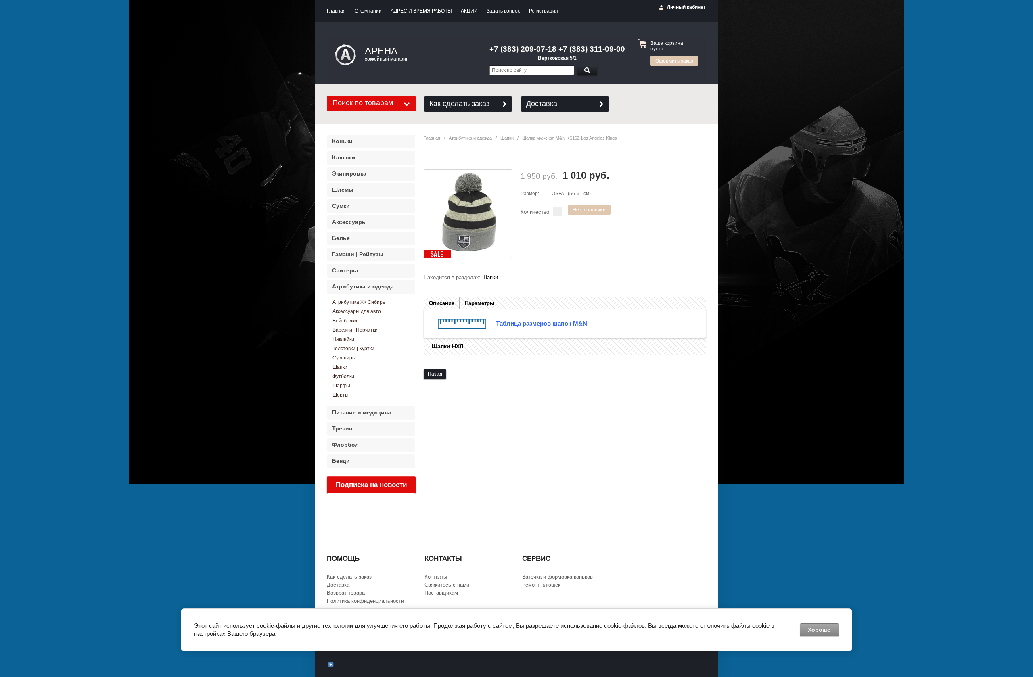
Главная (336, 11)
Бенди (341, 461)
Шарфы (341, 386)
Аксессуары (349, 222)
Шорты (340, 395)
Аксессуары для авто (356, 311)
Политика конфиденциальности (365, 601)
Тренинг (343, 428)
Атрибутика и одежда (470, 138)
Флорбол (345, 444)
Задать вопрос (503, 11)
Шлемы (342, 189)
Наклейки (343, 339)
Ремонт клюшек (541, 585)
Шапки (507, 138)
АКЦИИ (469, 11)
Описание (441, 303)
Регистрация (543, 11)
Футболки (343, 376)
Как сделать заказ (459, 104)
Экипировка (349, 173)
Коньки (342, 141)
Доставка (541, 104)
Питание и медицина (361, 412)
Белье (341, 238)
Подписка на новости (371, 485)
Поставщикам (441, 593)
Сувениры (344, 358)
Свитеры (345, 270)
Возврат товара (346, 593)
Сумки (341, 206)
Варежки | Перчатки (355, 330)
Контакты (435, 577)
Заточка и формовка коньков (557, 577)
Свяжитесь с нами (446, 585)
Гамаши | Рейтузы (357, 254)
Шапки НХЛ (448, 346)
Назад (435, 374)
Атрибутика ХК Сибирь (358, 302)
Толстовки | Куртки (353, 348)
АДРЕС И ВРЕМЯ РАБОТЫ (421, 11)
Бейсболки (344, 321)
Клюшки (343, 157)
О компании (368, 11)
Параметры (479, 303)
